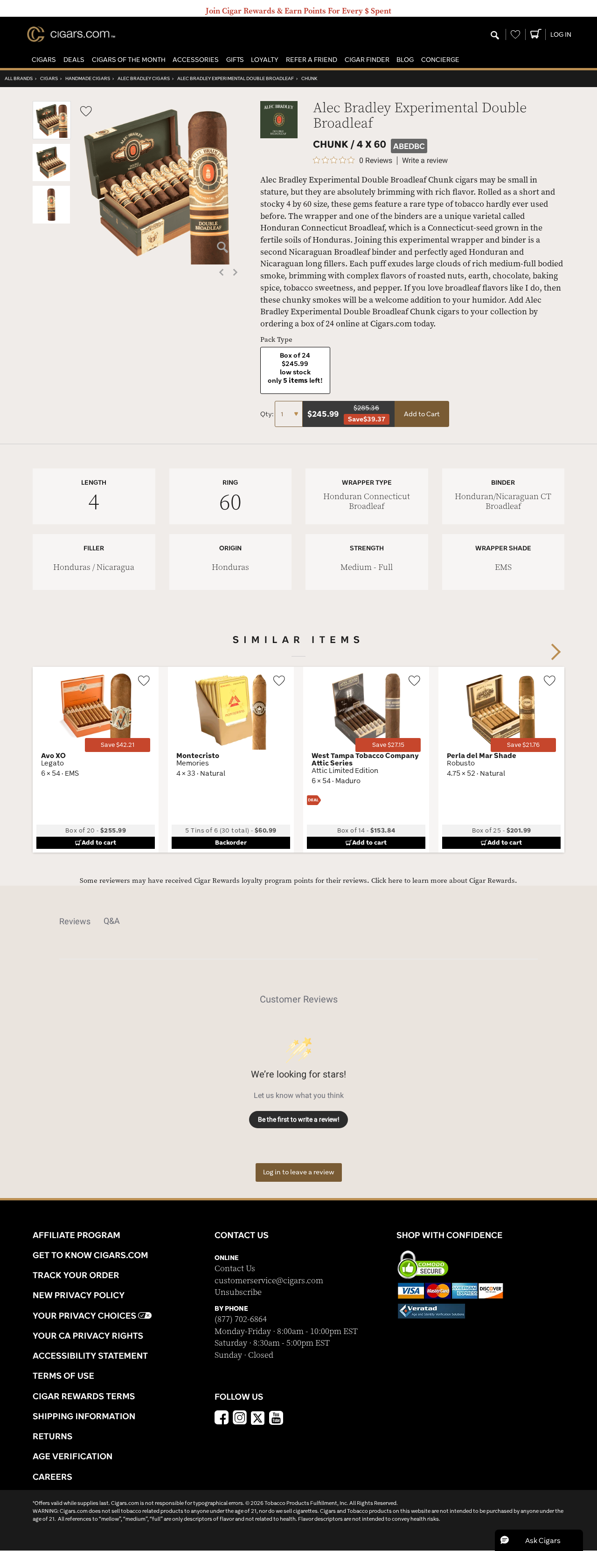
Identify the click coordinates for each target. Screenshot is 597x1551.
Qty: (267, 414)
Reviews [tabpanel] (74, 921)
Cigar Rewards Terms (84, 1396)
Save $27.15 (388, 745)
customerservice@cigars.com (269, 1280)
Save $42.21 (117, 745)
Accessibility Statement (90, 1355)
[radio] (295, 370)
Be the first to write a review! (299, 1119)
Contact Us (235, 1268)
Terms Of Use (63, 1375)
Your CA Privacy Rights (88, 1335)
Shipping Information (84, 1416)
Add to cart (99, 842)
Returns (53, 1436)
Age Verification (72, 1456)
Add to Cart (422, 414)
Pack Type (276, 339)
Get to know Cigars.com (90, 1254)
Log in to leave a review (298, 1172)
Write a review (425, 160)
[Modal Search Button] (495, 36)
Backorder (231, 842)
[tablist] (298, 921)
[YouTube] (276, 1419)
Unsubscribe (238, 1292)
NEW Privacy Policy (79, 1294)
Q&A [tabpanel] (112, 921)
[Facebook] (222, 1419)
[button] (44, 60)
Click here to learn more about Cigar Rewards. (444, 880)
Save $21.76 (523, 745)
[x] (258, 1417)
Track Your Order (76, 1274)
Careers (52, 1476)
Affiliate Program (76, 1234)
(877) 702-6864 (241, 1319)
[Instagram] (240, 1419)
